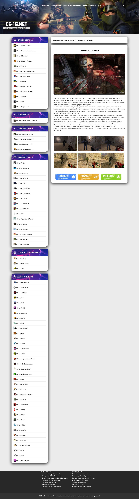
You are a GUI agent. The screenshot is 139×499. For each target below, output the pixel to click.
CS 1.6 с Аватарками (23, 445)
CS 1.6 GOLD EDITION (23, 369)
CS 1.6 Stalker (20, 318)
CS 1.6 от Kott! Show (23, 188)
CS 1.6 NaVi (20, 269)
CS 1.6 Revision (21, 308)
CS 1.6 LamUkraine (22, 209)
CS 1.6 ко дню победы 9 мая (25, 359)
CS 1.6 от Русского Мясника (25, 71)
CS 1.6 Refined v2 (22, 328)
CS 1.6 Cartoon (21, 440)
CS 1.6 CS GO (20, 415)
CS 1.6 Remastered (22, 288)
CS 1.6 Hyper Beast (22, 349)
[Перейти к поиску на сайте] (123, 5)
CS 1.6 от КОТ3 (21, 183)
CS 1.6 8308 (20, 455)
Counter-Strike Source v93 (24, 144)
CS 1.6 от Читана (22, 178)
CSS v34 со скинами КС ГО (25, 139)
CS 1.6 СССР (20, 379)
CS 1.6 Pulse (20, 102)
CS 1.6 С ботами (21, 56)
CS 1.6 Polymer (21, 97)
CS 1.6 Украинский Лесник (25, 219)
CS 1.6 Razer (20, 420)
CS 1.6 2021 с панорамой (24, 91)
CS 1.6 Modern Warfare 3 (24, 374)
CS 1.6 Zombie (21, 66)
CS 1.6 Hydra (20, 354)
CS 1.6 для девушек (22, 461)
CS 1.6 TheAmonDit (22, 204)
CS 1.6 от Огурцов (22, 239)
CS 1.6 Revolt (20, 338)
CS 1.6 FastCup (21, 258)
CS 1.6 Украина (21, 81)
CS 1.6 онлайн (21, 430)
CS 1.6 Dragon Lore (22, 107)
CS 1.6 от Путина (22, 384)
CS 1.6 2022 (20, 303)
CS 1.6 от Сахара (22, 229)
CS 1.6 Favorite (21, 389)
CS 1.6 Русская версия (23, 46)
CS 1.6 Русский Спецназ (24, 394)
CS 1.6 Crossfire (21, 313)
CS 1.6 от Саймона (22, 244)
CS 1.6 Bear (20, 323)
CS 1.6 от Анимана (22, 168)
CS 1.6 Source (20, 344)
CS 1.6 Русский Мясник (24, 234)
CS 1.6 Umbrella (21, 293)
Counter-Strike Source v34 (24, 134)
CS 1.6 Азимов (21, 435)
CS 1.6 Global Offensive (24, 61)
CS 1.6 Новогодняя (22, 282)
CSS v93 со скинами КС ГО (25, 149)
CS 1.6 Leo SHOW (22, 173)
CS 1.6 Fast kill (21, 163)
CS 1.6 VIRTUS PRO (22, 263)
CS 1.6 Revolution (22, 405)
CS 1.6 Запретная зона (24, 86)
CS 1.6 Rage (20, 333)
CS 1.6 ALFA (20, 298)
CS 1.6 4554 (20, 450)
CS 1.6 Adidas (20, 425)
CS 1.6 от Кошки (21, 224)
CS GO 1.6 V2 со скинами (24, 364)
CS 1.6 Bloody (20, 410)
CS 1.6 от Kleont (21, 199)
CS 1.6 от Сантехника (23, 76)
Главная (45, 6)
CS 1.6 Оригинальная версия (26, 51)
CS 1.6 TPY (20, 214)
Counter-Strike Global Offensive (26, 121)
